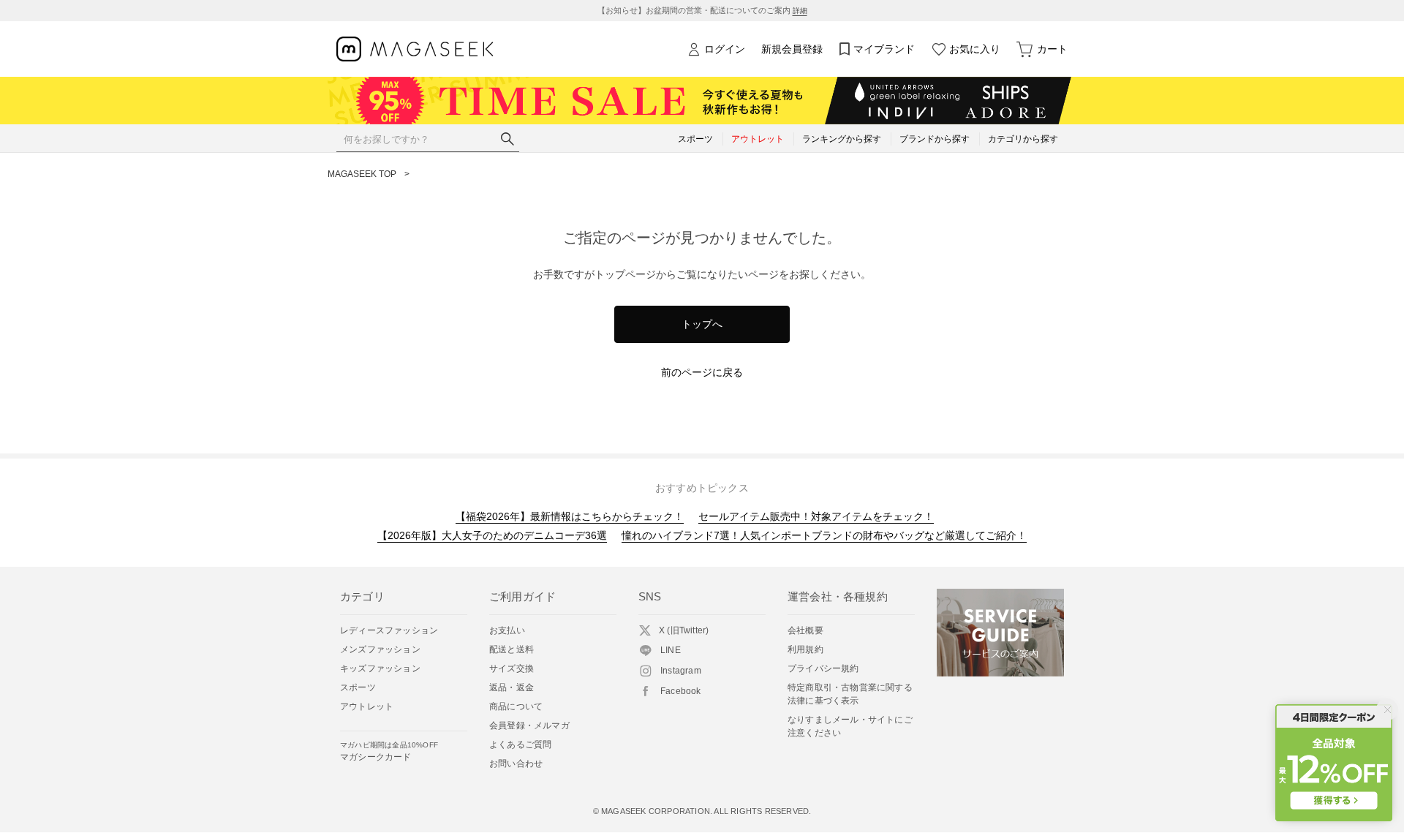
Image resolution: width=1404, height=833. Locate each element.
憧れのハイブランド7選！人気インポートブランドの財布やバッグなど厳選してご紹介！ (824, 535)
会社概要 (805, 630)
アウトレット (366, 706)
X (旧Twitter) (684, 630)
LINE (670, 650)
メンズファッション (380, 649)
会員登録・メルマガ (529, 725)
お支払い (507, 630)
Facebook (680, 691)
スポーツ (358, 687)
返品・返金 (511, 687)
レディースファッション (389, 630)
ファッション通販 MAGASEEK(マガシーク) (415, 49)
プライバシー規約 (823, 668)
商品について (516, 706)
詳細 (800, 11)
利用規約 (805, 649)
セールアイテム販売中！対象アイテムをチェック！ (816, 516)
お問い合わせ (516, 763)
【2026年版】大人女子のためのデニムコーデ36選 (492, 535)
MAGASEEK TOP (362, 174)
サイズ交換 (511, 668)
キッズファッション (380, 668)
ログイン (724, 49)
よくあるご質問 (520, 744)
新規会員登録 (792, 49)
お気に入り (974, 49)
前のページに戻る (702, 372)
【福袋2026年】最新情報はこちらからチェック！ (570, 516)
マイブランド (884, 49)
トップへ (702, 324)
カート (1052, 49)
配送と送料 (511, 649)
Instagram (680, 671)
